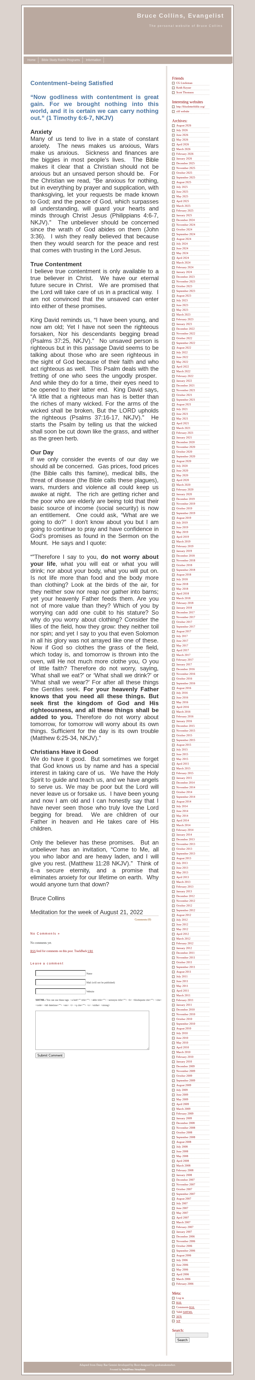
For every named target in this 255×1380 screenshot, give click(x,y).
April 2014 (182, 820)
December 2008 (185, 1122)
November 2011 (185, 957)
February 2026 (184, 153)
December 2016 (185, 669)
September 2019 (185, 513)
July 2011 (182, 976)
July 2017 (182, 636)
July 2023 (182, 300)
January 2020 (184, 494)
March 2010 (183, 1052)
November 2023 (185, 281)
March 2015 (183, 768)
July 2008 (182, 1146)
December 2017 (185, 612)
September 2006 (185, 1250)
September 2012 (185, 910)
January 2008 (184, 1174)
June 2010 (182, 1037)
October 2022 (184, 338)
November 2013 (185, 844)
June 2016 (182, 697)
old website (182, 111)
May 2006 (182, 1269)
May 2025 (182, 196)
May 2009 (182, 1099)
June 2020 (182, 470)
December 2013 (185, 839)
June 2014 (182, 810)
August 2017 (183, 631)
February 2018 (184, 602)
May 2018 (182, 588)
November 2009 (185, 1070)
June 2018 (182, 584)
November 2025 (185, 167)
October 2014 (184, 792)
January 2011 (184, 1004)
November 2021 (185, 390)
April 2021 (182, 423)
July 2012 (182, 919)
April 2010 (182, 1047)
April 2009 (182, 1104)
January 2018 (184, 607)
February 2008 (184, 1170)
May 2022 (182, 361)
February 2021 (184, 432)
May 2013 (182, 872)
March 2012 (183, 938)
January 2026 (184, 158)
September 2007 (185, 1193)
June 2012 (182, 924)
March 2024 (183, 262)
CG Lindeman (184, 82)
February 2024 (184, 267)
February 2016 (184, 716)
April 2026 (182, 144)
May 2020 (182, 475)
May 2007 (182, 1212)
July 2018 (182, 579)
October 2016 (184, 678)
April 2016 (182, 706)
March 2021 (183, 427)
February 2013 (184, 886)
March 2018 (183, 598)
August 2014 (183, 801)
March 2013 (183, 881)
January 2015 (184, 777)
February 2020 (184, 489)
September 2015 (185, 740)
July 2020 (182, 465)
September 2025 (185, 177)
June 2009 (182, 1094)
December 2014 (185, 782)
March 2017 (183, 654)
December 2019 (185, 498)
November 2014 (185, 787)
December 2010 (185, 1009)
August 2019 (183, 517)
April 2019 (182, 536)
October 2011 (184, 962)
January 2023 (184, 323)
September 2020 (185, 456)
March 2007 (183, 1222)
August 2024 (183, 238)
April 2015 (182, 763)
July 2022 (182, 352)
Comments (185, 1307)
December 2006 (185, 1236)
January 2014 (184, 834)
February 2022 (184, 375)
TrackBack (83, 951)
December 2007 (185, 1179)
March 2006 (183, 1278)
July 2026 (182, 130)
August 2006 (183, 1255)
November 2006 (185, 1241)
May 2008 (182, 1156)
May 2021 (182, 418)
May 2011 (182, 985)
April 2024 (182, 257)
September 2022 (185, 342)
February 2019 (184, 546)
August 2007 (183, 1198)
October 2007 (184, 1189)
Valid (184, 1311)
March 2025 (183, 205)
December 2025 (185, 163)
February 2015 (184, 773)
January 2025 (184, 215)
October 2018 (184, 565)
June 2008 (182, 1151)
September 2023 (185, 290)
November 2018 (185, 560)
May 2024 (182, 253)
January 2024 (184, 271)
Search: (178, 1330)
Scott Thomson (185, 92)
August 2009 (183, 1085)
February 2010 (184, 1056)
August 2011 (183, 971)
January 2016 (184, 721)
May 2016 (182, 702)
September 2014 (185, 796)
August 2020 (183, 461)
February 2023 (184, 319)
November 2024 (185, 224)
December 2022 (185, 328)
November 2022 (185, 333)
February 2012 (184, 943)
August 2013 (183, 858)
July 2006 (182, 1260)
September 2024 (185, 234)
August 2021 (183, 404)
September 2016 (185, 683)
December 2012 (185, 896)
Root (137, 1364)
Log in (180, 1297)
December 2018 (185, 555)
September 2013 (185, 853)
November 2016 (185, 673)
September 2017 (185, 626)
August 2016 (183, 688)
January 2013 (184, 891)
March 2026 (183, 149)
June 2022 (182, 357)
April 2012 (182, 933)
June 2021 (182, 413)
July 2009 (182, 1089)
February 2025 (184, 210)
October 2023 (184, 286)
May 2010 (182, 1042)
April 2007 (182, 1217)
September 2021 (185, 399)
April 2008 (182, 1160)
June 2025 (182, 191)
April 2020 (182, 479)
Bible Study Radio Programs (61, 60)
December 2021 (185, 385)
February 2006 (184, 1283)
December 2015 (185, 725)
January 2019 (184, 550)
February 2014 (184, 829)
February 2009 (184, 1113)
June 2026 (182, 134)
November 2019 (185, 503)
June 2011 (182, 981)
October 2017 (184, 621)
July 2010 (182, 1033)
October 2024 (184, 229)
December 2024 (185, 219)
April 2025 (182, 201)
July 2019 (182, 522)
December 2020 (185, 442)
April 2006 (182, 1274)
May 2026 (182, 139)
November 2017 (185, 617)
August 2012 (183, 914)
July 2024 (182, 243)
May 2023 (182, 309)
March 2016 (183, 711)
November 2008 (185, 1127)
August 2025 (183, 182)
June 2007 (182, 1208)
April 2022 (182, 366)
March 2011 (183, 995)
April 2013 (182, 877)
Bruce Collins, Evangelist (180, 15)
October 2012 (184, 905)
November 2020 (185, 446)
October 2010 (184, 1018)
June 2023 (182, 305)
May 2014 (182, 815)
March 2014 (183, 825)
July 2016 (182, 692)
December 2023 (185, 276)
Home (31, 60)
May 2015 (182, 758)
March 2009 (183, 1108)
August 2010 (183, 1028)
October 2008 (184, 1132)
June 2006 (182, 1264)
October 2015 (184, 735)
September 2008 (185, 1137)
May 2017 (182, 645)
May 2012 (182, 929)
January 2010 (184, 1061)
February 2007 (184, 1226)
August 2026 (183, 125)
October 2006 (184, 1245)
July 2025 (182, 186)
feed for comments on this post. (51, 951)
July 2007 (182, 1203)
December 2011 (185, 952)
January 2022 (184, 380)
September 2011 (185, 966)
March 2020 (183, 484)
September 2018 (185, 569)
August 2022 (183, 347)
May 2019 (182, 532)
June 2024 (182, 248)
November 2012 (185, 900)
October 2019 (184, 508)
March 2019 (183, 541)
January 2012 (184, 948)
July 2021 (182, 409)
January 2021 (184, 437)
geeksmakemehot (165, 1364)
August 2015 (183, 744)
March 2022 (183, 371)
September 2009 (185, 1080)
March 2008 (183, 1165)
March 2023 (183, 314)
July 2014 (182, 806)
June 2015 (182, 754)
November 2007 (185, 1184)
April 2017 (182, 650)
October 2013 (184, 848)
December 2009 (185, 1066)
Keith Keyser (183, 87)
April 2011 (182, 990)
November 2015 (185, 730)
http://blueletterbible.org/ (190, 106)
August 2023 (183, 295)
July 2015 (182, 749)
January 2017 (184, 664)
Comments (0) (143, 919)
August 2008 (183, 1141)
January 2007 (184, 1231)
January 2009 (184, 1118)
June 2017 (182, 640)
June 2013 (182, 867)
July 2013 (182, 862)
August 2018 (183, 574)
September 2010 (185, 1023)
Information (93, 60)
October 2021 (184, 394)
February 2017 (184, 659)
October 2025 (184, 172)
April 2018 (182, 593)
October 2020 (184, 451)
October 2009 (184, 1075)
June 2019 (182, 527)
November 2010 (185, 1014)
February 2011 (184, 1000)
